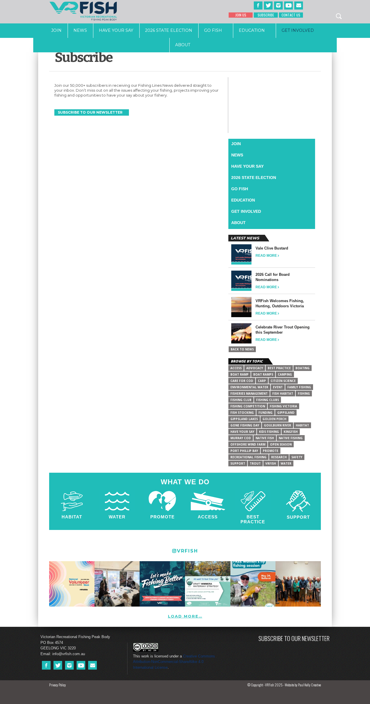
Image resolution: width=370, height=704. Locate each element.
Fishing (304, 393)
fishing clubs (267, 400)
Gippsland (286, 413)
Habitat (302, 425)
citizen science (283, 381)
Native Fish (265, 438)
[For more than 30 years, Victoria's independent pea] (162, 584)
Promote (162, 516)
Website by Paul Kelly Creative (303, 684)
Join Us (240, 14)
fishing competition (247, 406)
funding (265, 413)
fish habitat (282, 393)
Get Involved (298, 30)
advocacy (254, 368)
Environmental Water (249, 387)
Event (278, 387)
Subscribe (266, 14)
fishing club (240, 400)
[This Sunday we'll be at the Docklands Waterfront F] (117, 584)
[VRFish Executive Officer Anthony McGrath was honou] (298, 584)
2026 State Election (168, 30)
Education (252, 30)
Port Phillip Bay (244, 451)
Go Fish (213, 30)
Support (298, 517)
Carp (262, 381)
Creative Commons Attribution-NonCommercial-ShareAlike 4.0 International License (174, 662)
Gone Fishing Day (244, 425)
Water (286, 463)
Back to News (242, 349)
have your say (242, 432)
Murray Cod (240, 438)
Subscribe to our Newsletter (294, 638)
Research (279, 457)
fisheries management (249, 393)
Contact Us (291, 14)
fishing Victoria (283, 406)
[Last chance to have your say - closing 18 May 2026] (207, 584)
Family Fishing (299, 387)
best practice (279, 368)
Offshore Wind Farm (247, 444)
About (182, 44)
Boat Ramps (263, 374)
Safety (296, 457)
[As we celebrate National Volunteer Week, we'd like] (72, 584)
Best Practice (252, 519)
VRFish (270, 463)
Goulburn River (277, 425)
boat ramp (239, 374)
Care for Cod (241, 381)
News (80, 30)
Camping (285, 374)
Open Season (281, 444)
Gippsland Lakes (244, 419)
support (237, 463)
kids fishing (269, 432)
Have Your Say (116, 30)
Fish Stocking (242, 413)
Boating (302, 368)
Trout (255, 463)
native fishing (291, 438)
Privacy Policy (57, 684)
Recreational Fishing (248, 457)
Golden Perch (274, 419)
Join (56, 30)
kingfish (291, 432)
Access (236, 368)
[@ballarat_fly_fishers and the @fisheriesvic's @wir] (253, 584)
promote (270, 451)
